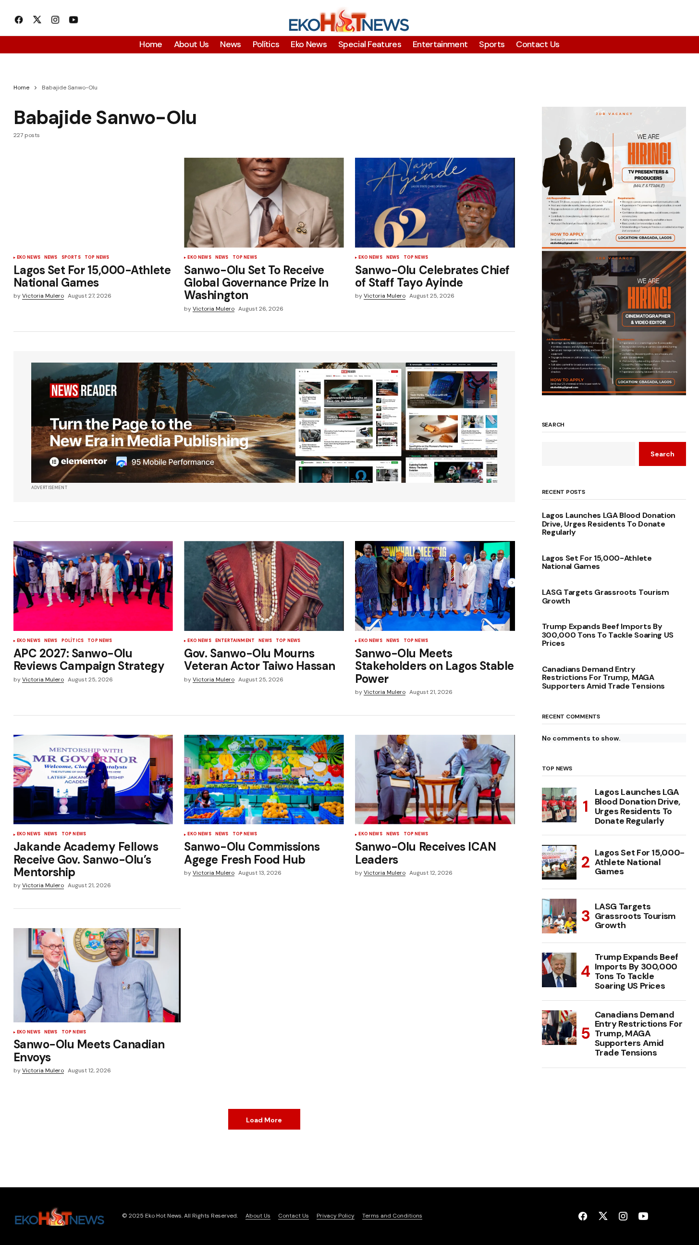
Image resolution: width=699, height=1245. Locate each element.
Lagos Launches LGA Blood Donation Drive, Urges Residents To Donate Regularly (608, 524)
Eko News (28, 257)
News (51, 257)
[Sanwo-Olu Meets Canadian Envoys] (97, 975)
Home (21, 87)
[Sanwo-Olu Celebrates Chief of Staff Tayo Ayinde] (435, 203)
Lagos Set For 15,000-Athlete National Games (597, 562)
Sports (71, 257)
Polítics (72, 641)
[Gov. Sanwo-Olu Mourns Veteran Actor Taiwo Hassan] (263, 586)
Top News (97, 257)
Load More (264, 1120)
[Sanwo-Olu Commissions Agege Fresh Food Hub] (263, 780)
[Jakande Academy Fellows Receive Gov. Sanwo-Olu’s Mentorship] (93, 780)
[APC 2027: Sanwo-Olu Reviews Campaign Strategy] (93, 586)
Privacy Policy (336, 1216)
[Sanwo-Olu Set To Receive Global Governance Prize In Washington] (263, 203)
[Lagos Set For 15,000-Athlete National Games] (93, 203)
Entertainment (235, 641)
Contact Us (293, 1216)
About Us (257, 1216)
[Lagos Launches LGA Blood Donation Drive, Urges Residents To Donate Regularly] (559, 805)
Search (553, 425)
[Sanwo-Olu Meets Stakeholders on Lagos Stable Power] (435, 586)
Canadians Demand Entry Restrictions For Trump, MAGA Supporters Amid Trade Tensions (603, 678)
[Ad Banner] (264, 423)
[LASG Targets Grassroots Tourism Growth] (559, 916)
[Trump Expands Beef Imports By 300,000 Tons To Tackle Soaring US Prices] (559, 970)
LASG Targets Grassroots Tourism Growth (605, 596)
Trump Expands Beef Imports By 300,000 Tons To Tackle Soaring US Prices (608, 635)
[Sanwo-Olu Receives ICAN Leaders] (435, 780)
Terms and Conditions (392, 1216)
